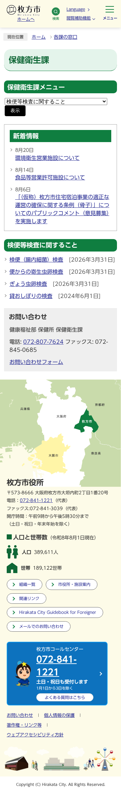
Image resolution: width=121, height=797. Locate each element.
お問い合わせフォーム (36, 362)
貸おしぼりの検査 (30, 296)
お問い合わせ (20, 715)
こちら (65, 697)
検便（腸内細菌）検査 (36, 259)
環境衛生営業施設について (47, 158)
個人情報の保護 (59, 715)
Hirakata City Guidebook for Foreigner (57, 612)
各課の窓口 (65, 37)
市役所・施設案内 (74, 584)
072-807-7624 (43, 341)
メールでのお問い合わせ (41, 626)
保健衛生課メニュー (36, 87)
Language (76, 9)
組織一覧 (27, 584)
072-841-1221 (36, 500)
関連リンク (29, 598)
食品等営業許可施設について (50, 177)
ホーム (39, 37)
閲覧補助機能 (79, 18)
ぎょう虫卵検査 (28, 284)
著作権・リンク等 (24, 725)
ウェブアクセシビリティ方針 (35, 735)
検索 (55, 18)
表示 (15, 110)
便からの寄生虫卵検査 (36, 271)
